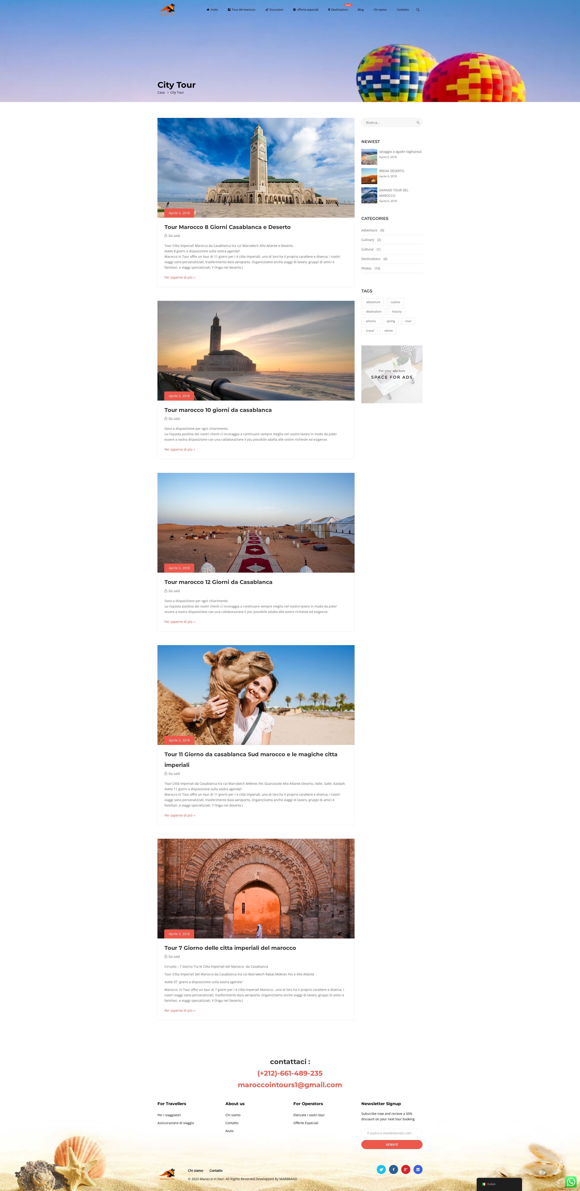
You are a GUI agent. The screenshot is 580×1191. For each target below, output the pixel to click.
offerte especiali (307, 9)
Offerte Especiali (305, 1123)
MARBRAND (288, 1179)
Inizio (214, 9)
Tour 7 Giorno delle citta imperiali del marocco (230, 948)
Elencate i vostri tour (309, 1115)
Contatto (403, 9)
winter (388, 330)
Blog (361, 9)
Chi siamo (380, 9)
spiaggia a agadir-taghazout (400, 151)
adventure (373, 302)
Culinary (367, 240)
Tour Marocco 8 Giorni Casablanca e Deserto (227, 227)
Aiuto (229, 1131)
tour (408, 321)
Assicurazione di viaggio (175, 1123)
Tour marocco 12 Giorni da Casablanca (218, 582)
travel (370, 330)
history (397, 311)
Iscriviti (392, 1144)
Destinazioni (341, 7)
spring (391, 321)
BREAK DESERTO (391, 171)
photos (371, 321)
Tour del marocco (243, 9)
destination (374, 311)
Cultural (367, 249)
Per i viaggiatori (169, 1115)
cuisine (395, 302)
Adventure (369, 230)
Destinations (370, 259)
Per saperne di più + (179, 277)
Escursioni (276, 9)
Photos (366, 268)
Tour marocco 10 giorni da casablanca (218, 410)
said (177, 235)
